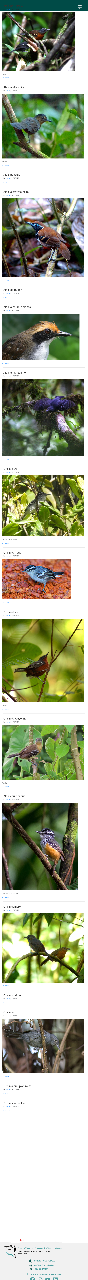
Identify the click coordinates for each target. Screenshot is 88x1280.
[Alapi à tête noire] (43, 126)
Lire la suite (5, 78)
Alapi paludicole (13, 5)
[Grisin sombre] (43, 948)
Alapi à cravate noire (16, 191)
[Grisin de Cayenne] (43, 752)
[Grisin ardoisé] (43, 1046)
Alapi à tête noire (13, 87)
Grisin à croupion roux (17, 1086)
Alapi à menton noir (15, 372)
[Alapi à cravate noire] (43, 238)
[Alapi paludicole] (38, 42)
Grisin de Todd (12, 552)
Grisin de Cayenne (14, 718)
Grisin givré (10, 468)
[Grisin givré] (43, 506)
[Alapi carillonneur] (40, 846)
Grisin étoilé (10, 612)
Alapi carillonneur (14, 796)
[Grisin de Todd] (36, 579)
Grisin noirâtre (12, 995)
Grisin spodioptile (14, 1103)
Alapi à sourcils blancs (17, 306)
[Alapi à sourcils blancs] (40, 336)
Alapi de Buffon (12, 289)
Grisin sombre (12, 906)
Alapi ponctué (11, 174)
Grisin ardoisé (12, 1012)
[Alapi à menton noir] (43, 417)
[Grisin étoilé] (43, 660)
